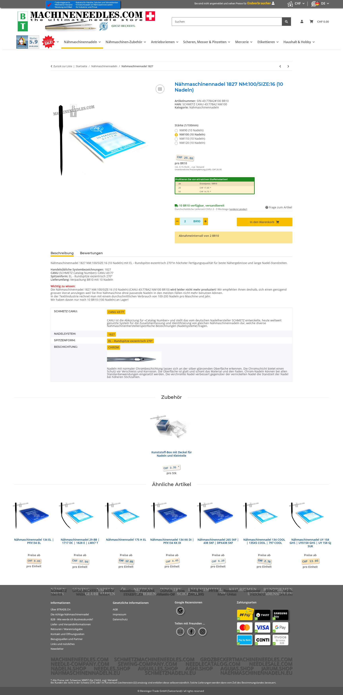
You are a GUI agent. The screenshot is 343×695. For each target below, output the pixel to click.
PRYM (213, 591)
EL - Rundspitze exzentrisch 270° (130, 341)
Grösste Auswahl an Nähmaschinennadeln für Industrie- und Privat (94, 5)
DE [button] (323, 3)
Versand (200, 167)
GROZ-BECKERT (85, 591)
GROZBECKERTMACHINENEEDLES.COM (246, 659)
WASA (80, 594)
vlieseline (126, 591)
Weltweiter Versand (63, 4)
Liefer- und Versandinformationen (71, 624)
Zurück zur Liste (62, 66)
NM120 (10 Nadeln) (192, 143)
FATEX (109, 591)
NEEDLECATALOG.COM (212, 663)
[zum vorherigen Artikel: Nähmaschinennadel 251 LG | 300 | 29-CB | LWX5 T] (280, 66)
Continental (251, 591)
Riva (180, 591)
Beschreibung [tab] (62, 253)
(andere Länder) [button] (238, 209)
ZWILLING (196, 594)
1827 (111, 334)
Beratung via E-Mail (63, 7)
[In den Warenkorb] (54, 79)
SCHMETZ (58, 591)
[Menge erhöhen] (205, 221)
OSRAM (166, 591)
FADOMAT (257, 594)
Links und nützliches (63, 644)
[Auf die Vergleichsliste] (160, 89)
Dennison (285, 594)
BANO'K (271, 591)
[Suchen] (286, 21)
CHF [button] (298, 3)
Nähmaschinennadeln (204, 107)
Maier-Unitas (226, 594)
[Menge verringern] (177, 221)
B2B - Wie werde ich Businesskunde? (72, 619)
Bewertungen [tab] (91, 253)
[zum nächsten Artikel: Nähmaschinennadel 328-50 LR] (288, 66)
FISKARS (147, 591)
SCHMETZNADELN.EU (170, 672)
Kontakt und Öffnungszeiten (67, 634)
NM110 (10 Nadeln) (192, 138)
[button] (301, 21)
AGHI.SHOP (199, 668)
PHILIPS (196, 591)
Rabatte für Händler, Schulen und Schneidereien (97, 2)
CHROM (113, 347)
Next (322, 531)
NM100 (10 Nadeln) (192, 134)
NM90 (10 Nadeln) (191, 130)
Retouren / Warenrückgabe (67, 629)
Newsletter (57, 649)
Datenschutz (120, 619)
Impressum (119, 614)
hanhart (104, 594)
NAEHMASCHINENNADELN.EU (256, 672)
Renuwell (230, 591)
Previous (20, 531)
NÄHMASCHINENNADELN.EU (85, 672)
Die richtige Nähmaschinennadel (70, 614)
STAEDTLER (133, 594)
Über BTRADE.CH (60, 609)
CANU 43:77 (116, 312)
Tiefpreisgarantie (62, 2)
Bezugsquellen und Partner (67, 639)
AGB (115, 609)
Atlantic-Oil (165, 594)
